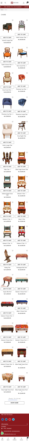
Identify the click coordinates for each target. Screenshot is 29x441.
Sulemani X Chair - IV (22, 243)
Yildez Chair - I (7, 169)
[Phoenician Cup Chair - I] (21, 78)
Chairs (6, 9)
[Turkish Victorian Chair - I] (21, 26)
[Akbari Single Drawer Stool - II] (21, 378)
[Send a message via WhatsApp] (2, 433)
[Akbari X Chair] (21, 207)
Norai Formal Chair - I (7, 90)
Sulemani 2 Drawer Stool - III (7, 364)
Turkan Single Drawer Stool (7, 390)
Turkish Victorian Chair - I (21, 37)
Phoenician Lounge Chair (21, 114)
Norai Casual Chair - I (22, 66)
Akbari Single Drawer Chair (22, 169)
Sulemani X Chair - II (7, 219)
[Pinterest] (9, 419)
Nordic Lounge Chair (7, 145)
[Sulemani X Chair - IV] (21, 231)
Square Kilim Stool (7, 291)
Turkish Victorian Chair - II (7, 64)
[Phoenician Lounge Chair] (21, 103)
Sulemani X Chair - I (21, 193)
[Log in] (23, 3)
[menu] (1, 3)
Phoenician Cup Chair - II (7, 114)
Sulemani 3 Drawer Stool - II (7, 316)
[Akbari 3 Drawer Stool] (21, 302)
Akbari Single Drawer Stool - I (21, 365)
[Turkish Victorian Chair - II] (7, 53)
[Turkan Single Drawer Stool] (7, 378)
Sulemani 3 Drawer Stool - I (21, 291)
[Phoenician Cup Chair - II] (7, 102)
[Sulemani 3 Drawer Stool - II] (7, 304)
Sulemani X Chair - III (7, 243)
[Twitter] (13, 419)
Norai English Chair (21, 136)
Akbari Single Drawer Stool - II (21, 390)
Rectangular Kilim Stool (22, 267)
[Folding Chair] (7, 256)
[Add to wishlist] (13, 20)
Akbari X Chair (21, 219)
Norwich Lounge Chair (7, 40)
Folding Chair (7, 267)
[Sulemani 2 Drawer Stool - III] (7, 352)
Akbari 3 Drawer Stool (22, 311)
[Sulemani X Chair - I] (21, 182)
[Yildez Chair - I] (7, 158)
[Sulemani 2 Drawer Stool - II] (21, 328)
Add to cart (7, 37)
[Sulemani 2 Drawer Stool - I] (7, 328)
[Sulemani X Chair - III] (7, 231)
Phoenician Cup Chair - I (21, 89)
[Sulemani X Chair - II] (7, 207)
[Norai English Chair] (21, 125)
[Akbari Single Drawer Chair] (21, 158)
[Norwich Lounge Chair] (7, 27)
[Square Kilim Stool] (7, 280)
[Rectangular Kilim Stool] (21, 256)
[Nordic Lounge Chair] (7, 130)
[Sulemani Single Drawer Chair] (7, 182)
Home (2, 9)
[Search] (5, 3)
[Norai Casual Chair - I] (21, 53)
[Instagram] (6, 419)
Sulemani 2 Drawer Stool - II (21, 340)
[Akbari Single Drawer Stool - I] (21, 352)
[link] (8, 439)
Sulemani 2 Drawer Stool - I (7, 340)
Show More (14, 403)
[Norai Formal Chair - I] (7, 78)
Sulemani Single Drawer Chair (7, 194)
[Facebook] (2, 419)
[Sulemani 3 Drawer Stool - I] (21, 280)
